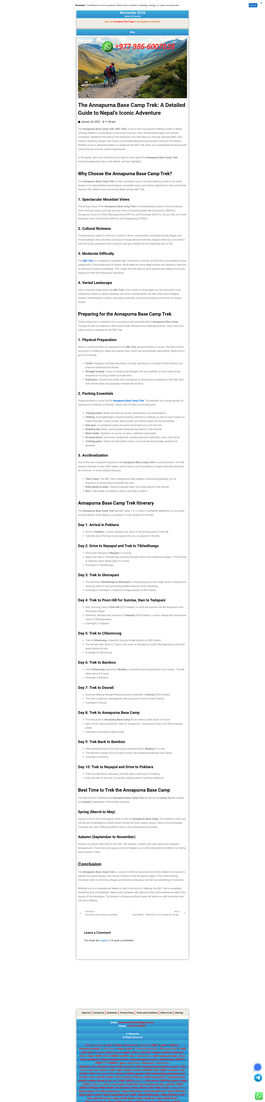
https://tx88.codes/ (132, 1091)
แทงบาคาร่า (177, 1087)
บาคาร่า (139, 1080)
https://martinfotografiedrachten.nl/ (164, 1073)
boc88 (109, 1077)
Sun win (93, 1070)
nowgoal (164, 1055)
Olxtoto (119, 1045)
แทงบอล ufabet (121, 1052)
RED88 (114, 1055)
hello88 (129, 1073)
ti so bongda (118, 1084)
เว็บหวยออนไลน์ (105, 1073)
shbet (164, 1045)
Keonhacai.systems (89, 1048)
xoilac (109, 1045)
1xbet (90, 1055)
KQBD (163, 1070)
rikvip (135, 1087)
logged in (105, 940)
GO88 (110, 1087)
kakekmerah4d (177, 1077)
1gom (122, 1062)
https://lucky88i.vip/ (155, 1091)
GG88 (98, 1055)
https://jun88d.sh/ (90, 1059)
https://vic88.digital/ (124, 1098)
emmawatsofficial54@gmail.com (136, 1022)
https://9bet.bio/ (176, 1091)
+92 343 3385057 (136, 1026)
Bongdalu (85, 1066)
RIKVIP (179, 1059)
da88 (150, 1087)
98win (142, 1087)
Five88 (83, 1073)
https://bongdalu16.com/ (144, 1059)
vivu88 (123, 1055)
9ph (109, 1052)
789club (173, 1045)
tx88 (157, 1087)
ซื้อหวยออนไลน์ (168, 1048)
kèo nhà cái (131, 1045)
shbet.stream (166, 1059)
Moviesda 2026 (132, 13)
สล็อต (88, 1045)
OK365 (129, 1080)
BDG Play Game (169, 1080)
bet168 (100, 1077)
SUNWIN (112, 1062)
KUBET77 (100, 1062)
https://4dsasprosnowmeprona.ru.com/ (157, 1066)
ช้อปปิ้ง (165, 1087)
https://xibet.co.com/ (90, 1094)
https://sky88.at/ (146, 1098)
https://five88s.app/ (148, 1094)
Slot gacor (148, 1062)
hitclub (127, 1070)
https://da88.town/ (110, 1091)
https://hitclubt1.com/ (173, 1094)
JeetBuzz (173, 1070)
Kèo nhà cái (152, 1080)
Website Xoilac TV (88, 1091)
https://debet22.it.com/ (99, 1098)
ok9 (182, 1070)
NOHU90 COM (150, 1070)
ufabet (92, 1080)
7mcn (92, 1077)
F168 (92, 1073)
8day (174, 1055)
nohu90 (82, 1080)
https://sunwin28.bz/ (155, 1077)
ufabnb (156, 1052)
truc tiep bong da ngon (152, 1084)
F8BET (154, 1045)
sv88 (112, 1070)
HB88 (102, 1087)
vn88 (155, 1055)
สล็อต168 (145, 1052)
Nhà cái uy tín (126, 1066)
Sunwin (113, 1066)
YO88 (121, 1080)
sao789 (83, 1077)
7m (94, 1066)
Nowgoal (102, 1066)
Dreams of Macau (132, 1077)
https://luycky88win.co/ (116, 1094)
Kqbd (119, 1070)
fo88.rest (178, 1052)
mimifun (166, 1052)
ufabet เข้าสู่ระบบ (106, 1080)
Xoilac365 (132, 1084)
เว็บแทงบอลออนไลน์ (146, 1048)
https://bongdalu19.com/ (115, 1059)
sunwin (104, 1070)
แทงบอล (99, 1045)
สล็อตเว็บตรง (144, 1055)
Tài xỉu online (122, 1087)
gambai (139, 1073)
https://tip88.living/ (167, 1098)
